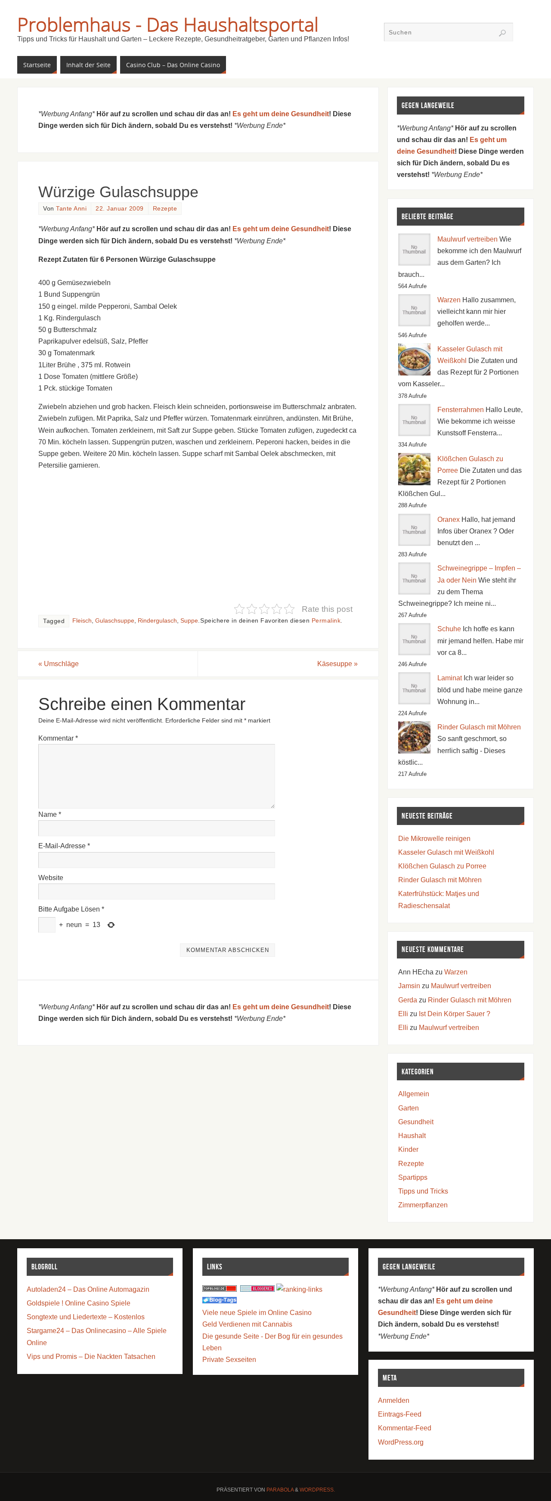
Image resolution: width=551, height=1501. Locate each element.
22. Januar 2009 (120, 208)
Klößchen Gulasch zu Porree (442, 866)
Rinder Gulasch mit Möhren (479, 727)
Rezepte (165, 208)
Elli (403, 1013)
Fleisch (82, 620)
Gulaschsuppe (114, 620)
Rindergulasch (157, 620)
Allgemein (413, 1094)
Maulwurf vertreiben (467, 239)
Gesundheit (415, 1122)
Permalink (326, 620)
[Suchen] (502, 33)
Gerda (407, 1000)
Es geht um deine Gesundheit (280, 114)
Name (49, 814)
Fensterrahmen (460, 409)
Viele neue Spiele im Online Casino (257, 1312)
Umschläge (58, 663)
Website (50, 877)
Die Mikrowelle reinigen (434, 838)
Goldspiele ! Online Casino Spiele (78, 1303)
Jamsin (409, 985)
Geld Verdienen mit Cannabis (247, 1324)
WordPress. (317, 1490)
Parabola (280, 1490)
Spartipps (412, 1177)
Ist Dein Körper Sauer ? (454, 1013)
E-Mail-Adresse (64, 846)
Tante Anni (71, 208)
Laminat (449, 678)
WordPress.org (401, 1442)
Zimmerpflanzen (423, 1205)
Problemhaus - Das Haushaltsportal (168, 24)
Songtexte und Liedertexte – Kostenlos (86, 1317)
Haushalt (412, 1135)
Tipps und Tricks (423, 1191)
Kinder (408, 1149)
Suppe (189, 620)
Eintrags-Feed (399, 1414)
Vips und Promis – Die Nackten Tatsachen (91, 1356)
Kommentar (58, 738)
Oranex (448, 519)
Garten (408, 1108)
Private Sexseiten (229, 1359)
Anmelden (393, 1400)
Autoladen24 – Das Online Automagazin (88, 1289)
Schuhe (449, 629)
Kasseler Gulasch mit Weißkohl (446, 852)
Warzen (449, 300)
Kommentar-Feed (404, 1428)
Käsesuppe (337, 663)
